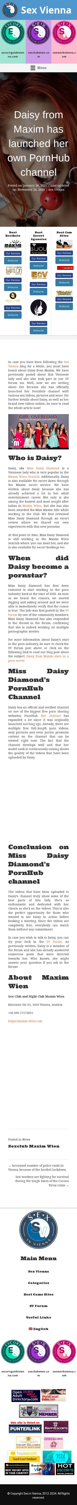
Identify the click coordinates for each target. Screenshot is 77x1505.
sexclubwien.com (38, 54)
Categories (38, 1283)
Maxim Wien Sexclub (23, 477)
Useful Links (38, 1317)
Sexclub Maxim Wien (34, 1146)
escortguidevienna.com (12, 54)
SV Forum (54, 942)
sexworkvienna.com (64, 54)
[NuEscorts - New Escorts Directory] (57, 1456)
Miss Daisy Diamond (43, 468)
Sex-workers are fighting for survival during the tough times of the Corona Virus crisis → (42, 1181)
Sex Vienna (56, 189)
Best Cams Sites (39, 1294)
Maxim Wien (32, 506)
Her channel (51, 716)
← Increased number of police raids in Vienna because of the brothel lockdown (37, 1168)
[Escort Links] (53, 1443)
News (26, 1139)
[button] (13, 253)
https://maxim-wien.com (25, 1021)
